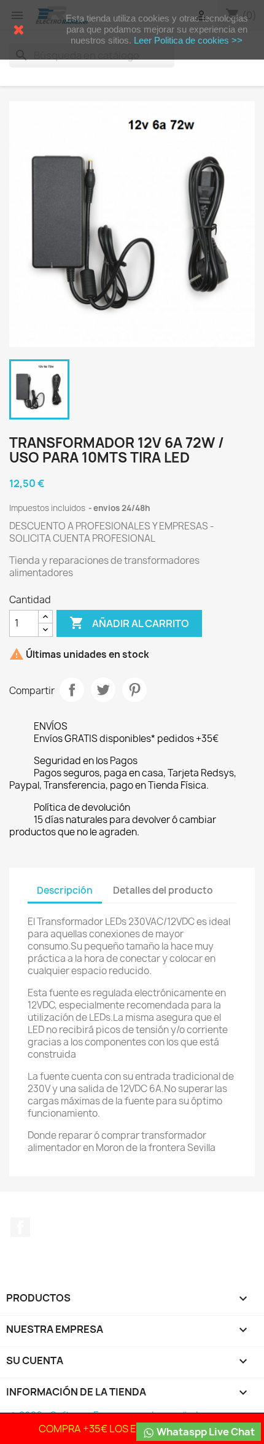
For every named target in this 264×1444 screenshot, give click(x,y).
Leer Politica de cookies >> (188, 40)
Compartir (72, 689)
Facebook (20, 1227)
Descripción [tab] (65, 890)
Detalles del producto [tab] (163, 890)
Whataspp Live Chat (205, 1431)
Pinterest (134, 689)
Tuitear (103, 689)
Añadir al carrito (129, 622)
